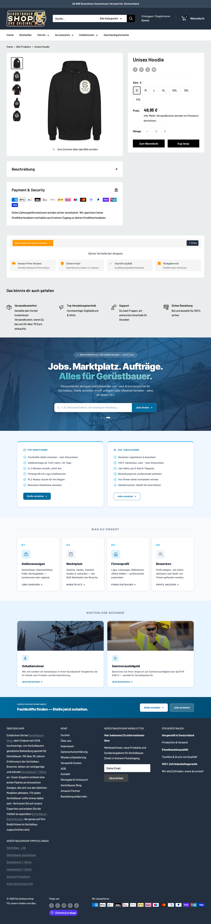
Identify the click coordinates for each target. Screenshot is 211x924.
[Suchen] (131, 18)
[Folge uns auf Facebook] (51, 905)
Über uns (66, 740)
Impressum (67, 746)
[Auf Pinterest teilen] (141, 69)
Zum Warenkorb (148, 143)
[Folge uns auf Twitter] (57, 905)
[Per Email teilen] (154, 69)
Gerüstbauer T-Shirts (33, 771)
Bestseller (25, 34)
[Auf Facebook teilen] (135, 69)
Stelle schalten (35, 496)
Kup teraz (183, 143)
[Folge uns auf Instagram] (64, 905)
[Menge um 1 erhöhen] (164, 131)
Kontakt (65, 774)
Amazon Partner (70, 790)
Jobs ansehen (125, 496)
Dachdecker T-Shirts (19, 862)
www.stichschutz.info (20, 883)
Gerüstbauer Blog (71, 785)
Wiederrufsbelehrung (73, 757)
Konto (145, 20)
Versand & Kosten (71, 763)
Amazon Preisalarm (18, 876)
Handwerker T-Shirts (19, 869)
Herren (41, 34)
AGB (63, 768)
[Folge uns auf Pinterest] (70, 905)
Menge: (137, 131)
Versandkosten (165, 115)
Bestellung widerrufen (74, 796)
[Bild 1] (101, 417)
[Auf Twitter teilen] (147, 69)
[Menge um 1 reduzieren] (147, 131)
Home (10, 34)
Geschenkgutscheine (116, 34)
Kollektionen (86, 34)
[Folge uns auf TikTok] (76, 905)
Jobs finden (142, 407)
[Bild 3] (108, 417)
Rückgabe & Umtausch (74, 779)
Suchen (65, 735)
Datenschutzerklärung (74, 751)
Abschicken (116, 778)
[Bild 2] (104, 417)
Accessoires (62, 34)
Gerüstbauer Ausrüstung (21, 855)
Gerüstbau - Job (16, 847)
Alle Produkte (23, 46)
